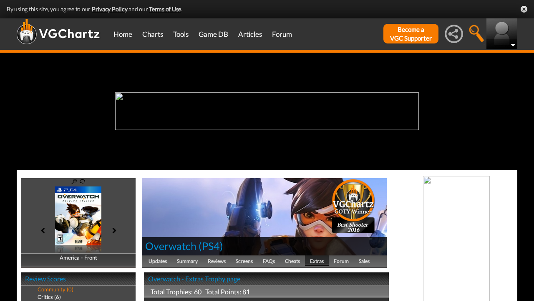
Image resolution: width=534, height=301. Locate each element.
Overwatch (170, 246)
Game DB (213, 34)
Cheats (292, 261)
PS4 (211, 246)
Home (122, 34)
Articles (250, 34)
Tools (181, 34)
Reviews (217, 261)
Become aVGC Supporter (411, 34)
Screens (244, 261)
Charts (152, 34)
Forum (282, 34)
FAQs (269, 261)
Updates (158, 261)
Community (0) (55, 289)
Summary (187, 261)
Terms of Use (165, 9)
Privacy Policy (110, 9)
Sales (364, 261)
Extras (317, 261)
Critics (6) (49, 296)
